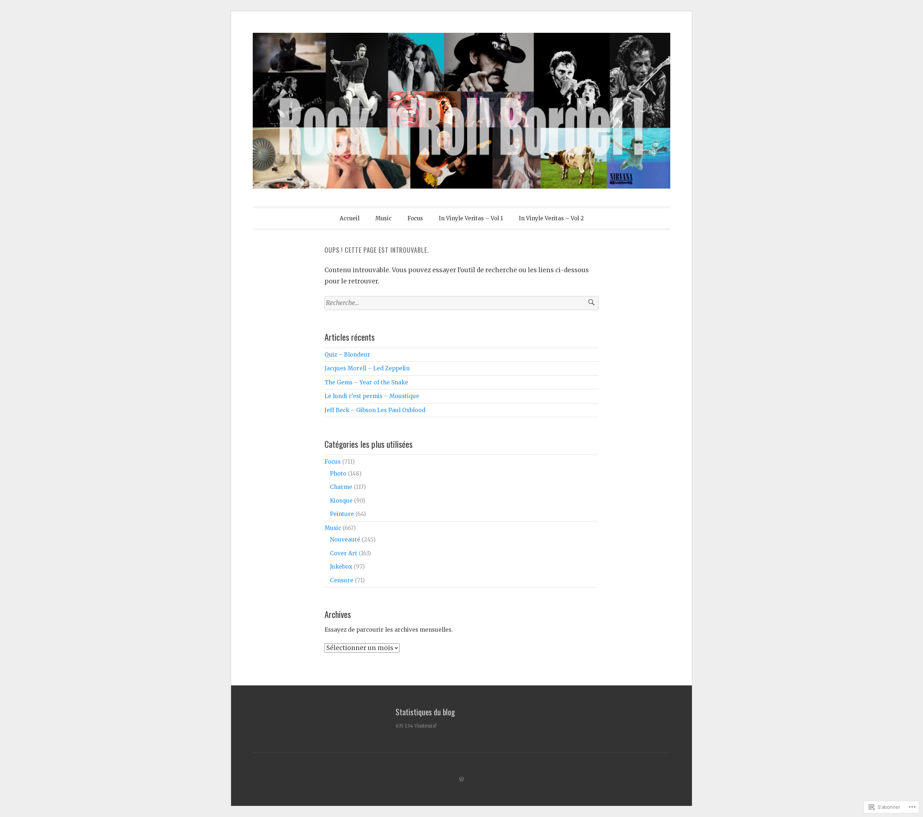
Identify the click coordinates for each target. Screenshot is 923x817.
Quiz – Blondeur (347, 354)
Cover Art (343, 553)
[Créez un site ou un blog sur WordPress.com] (461, 779)
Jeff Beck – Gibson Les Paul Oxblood (374, 410)
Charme (341, 486)
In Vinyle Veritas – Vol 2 (551, 218)
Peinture (342, 514)
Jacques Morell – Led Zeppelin (367, 368)
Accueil (349, 218)
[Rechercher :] (461, 303)
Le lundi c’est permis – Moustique (371, 396)
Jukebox (341, 566)
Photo (338, 473)
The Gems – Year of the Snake (366, 382)
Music (383, 218)
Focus (415, 218)
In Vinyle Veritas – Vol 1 (471, 218)
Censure (341, 580)
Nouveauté (345, 539)
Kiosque (341, 500)
